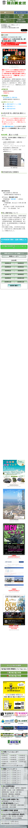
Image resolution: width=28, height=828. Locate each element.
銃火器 (12, 792)
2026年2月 (13, 755)
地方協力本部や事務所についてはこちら (14, 669)
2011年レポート (16, 783)
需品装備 (4, 794)
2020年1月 (8, 263)
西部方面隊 (21, 805)
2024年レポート (16, 770)
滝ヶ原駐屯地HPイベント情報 (12, 104)
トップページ (5, 821)
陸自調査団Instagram (21, 716)
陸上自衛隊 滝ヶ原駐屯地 (10, 97)
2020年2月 (21, 263)
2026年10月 (5, 761)
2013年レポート (16, 781)
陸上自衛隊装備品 (8, 786)
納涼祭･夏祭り (14, 285)
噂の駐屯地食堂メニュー (11, 803)
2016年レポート (16, 779)
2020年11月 (8, 282)
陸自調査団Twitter (7, 716)
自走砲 (9, 790)
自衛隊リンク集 (6, 816)
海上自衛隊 (7, 730)
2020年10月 (20, 278)
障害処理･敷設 (6, 796)
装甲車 (18, 788)
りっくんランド (6, 812)
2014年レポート (6, 781)
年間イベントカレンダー (11, 752)
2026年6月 (22, 757)
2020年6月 (21, 270)
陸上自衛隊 (20, 723)
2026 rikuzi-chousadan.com (14, 826)
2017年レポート (6, 779)
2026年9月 (22, 759)
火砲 (14, 790)
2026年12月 (22, 761)
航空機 (4, 790)
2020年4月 (21, 267)
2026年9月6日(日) (14, 520)
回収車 (12, 788)
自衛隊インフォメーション (9, 763)
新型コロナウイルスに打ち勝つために (12, 765)
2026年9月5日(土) (14, 485)
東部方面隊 (5, 805)
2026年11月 (14, 761)
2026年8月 (13, 759)
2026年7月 (5, 759)
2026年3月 (22, 755)
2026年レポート (6, 770)
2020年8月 (21, 274)
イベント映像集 (17, 818)
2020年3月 (8, 267)
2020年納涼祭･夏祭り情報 (14, 37)
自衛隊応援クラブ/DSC (21, 737)
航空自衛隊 (20, 730)
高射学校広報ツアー (17, 812)
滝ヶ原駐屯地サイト (10, 106)
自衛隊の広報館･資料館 (10, 810)
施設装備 (11, 794)
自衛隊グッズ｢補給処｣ (14, 744)
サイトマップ (15, 823)
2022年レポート (16, 772)
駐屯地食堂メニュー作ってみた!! (11, 801)
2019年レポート (6, 776)
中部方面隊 (13, 805)
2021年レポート (6, 774)
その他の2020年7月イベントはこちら (14, 247)
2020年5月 (8, 270)
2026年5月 (13, 757)
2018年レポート (16, 776)
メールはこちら (21, 12)
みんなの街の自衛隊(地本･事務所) (13, 814)
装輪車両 (23, 788)
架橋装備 (17, 794)
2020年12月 (20, 282)
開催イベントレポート (10, 769)
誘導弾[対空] (20, 790)
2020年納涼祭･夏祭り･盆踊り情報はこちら (13, 240)
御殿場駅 (13, 199)
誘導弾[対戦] (5, 792)
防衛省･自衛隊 (7, 723)
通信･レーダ (15, 796)
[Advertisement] (14, 353)
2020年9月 (8, 278)
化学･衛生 (19, 792)
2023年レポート (6, 772)
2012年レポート (6, 783)
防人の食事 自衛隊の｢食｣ (11, 799)
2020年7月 (8, 274)
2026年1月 (5, 755)
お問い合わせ (15, 821)
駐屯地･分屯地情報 (17, 816)
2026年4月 (5, 757)
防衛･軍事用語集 (6, 818)
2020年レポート (16, 774)
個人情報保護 (5, 823)
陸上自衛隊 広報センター (7, 737)
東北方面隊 (13, 807)
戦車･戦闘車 (5, 788)
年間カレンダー (14, 256)
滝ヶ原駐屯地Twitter (9, 108)
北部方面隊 (5, 807)
